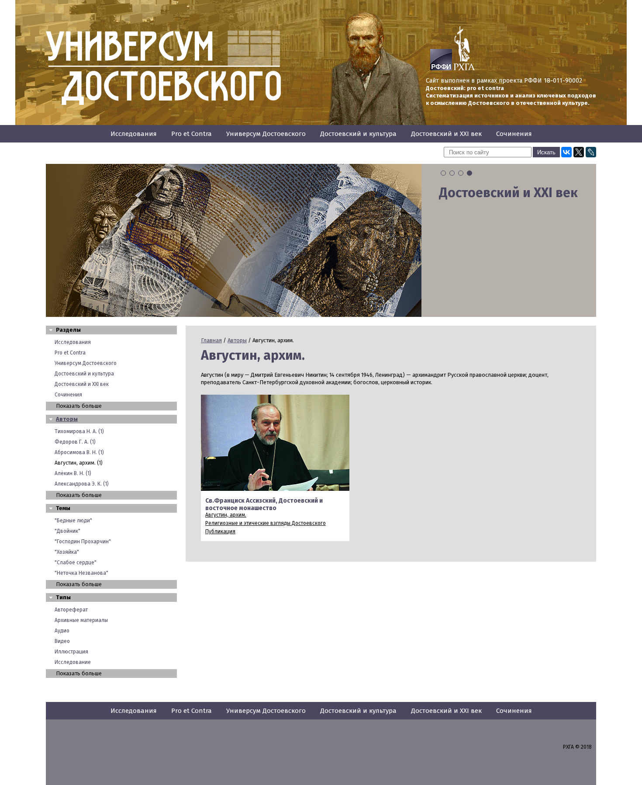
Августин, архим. (225, 515)
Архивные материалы (81, 620)
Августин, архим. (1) (79, 463)
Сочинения (514, 134)
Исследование (73, 662)
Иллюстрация (71, 652)
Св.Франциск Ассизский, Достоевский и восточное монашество (264, 504)
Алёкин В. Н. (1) (73, 473)
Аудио (62, 631)
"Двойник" (67, 531)
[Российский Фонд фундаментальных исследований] (441, 69)
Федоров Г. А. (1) (75, 442)
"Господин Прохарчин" (83, 541)
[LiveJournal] (591, 152)
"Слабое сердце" (76, 562)
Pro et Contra (191, 134)
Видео (62, 641)
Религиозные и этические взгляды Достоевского (265, 523)
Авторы (67, 419)
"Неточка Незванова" (81, 573)
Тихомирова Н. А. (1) (79, 431)
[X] (578, 152)
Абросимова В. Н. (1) (79, 452)
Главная (211, 340)
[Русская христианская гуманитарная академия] (464, 69)
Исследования (133, 134)
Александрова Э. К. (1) (82, 484)
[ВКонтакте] (566, 152)
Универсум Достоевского (266, 134)
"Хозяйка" (67, 552)
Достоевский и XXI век (446, 134)
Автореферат (71, 610)
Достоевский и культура (358, 134)
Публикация (220, 531)
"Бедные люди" (73, 521)
